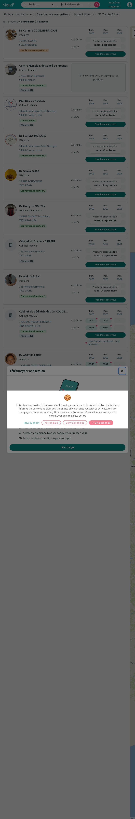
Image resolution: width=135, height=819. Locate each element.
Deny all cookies (75, 422)
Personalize (51, 422)
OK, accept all (102, 422)
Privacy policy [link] (32, 422)
